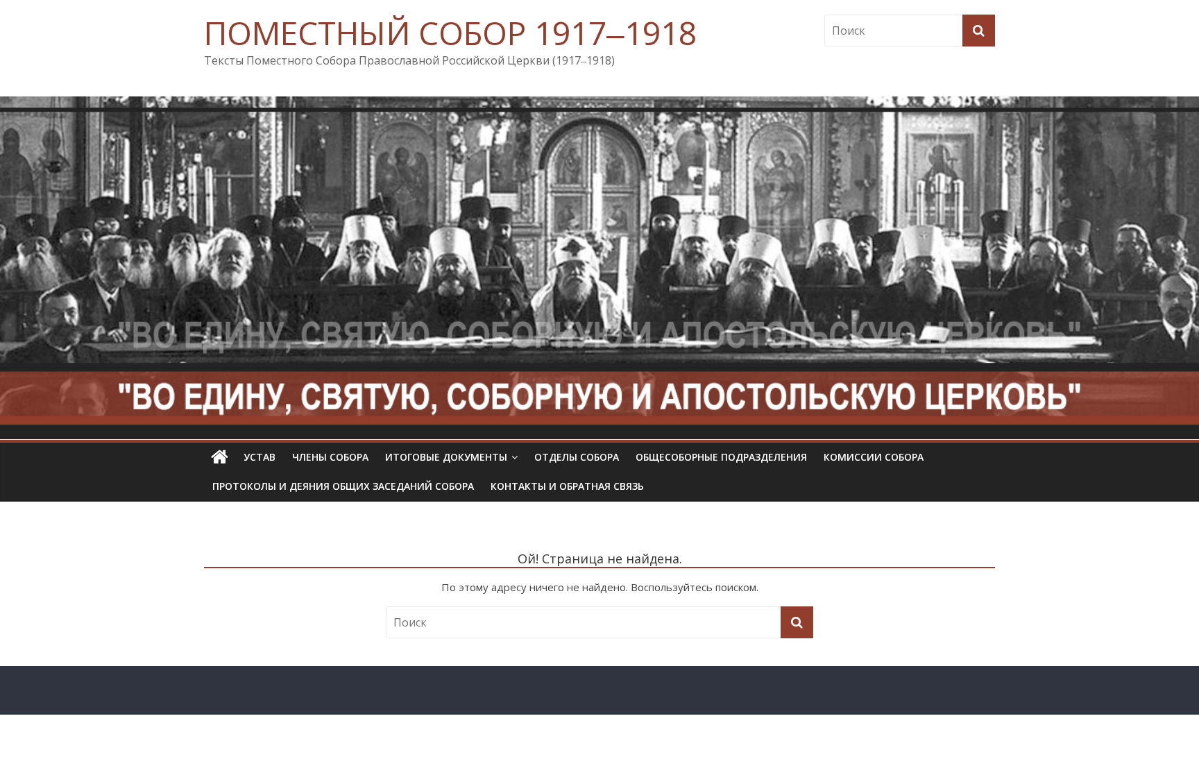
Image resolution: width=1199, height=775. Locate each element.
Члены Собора (330, 456)
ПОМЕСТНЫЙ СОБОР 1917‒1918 (450, 32)
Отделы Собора (576, 456)
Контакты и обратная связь (567, 486)
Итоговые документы (446, 456)
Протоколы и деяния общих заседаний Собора (343, 486)
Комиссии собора (874, 456)
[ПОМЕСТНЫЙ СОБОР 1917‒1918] (219, 457)
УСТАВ (259, 456)
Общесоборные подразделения (721, 456)
